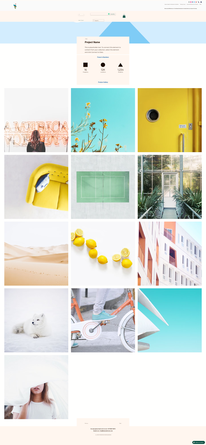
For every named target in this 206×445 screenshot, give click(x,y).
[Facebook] (192, 2)
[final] (189, 2)
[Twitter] (194, 2)
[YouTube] (196, 2)
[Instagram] (190, 2)
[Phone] (198, 2)
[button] (88, 39)
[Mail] (201, 2)
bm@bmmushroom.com (106, 431)
